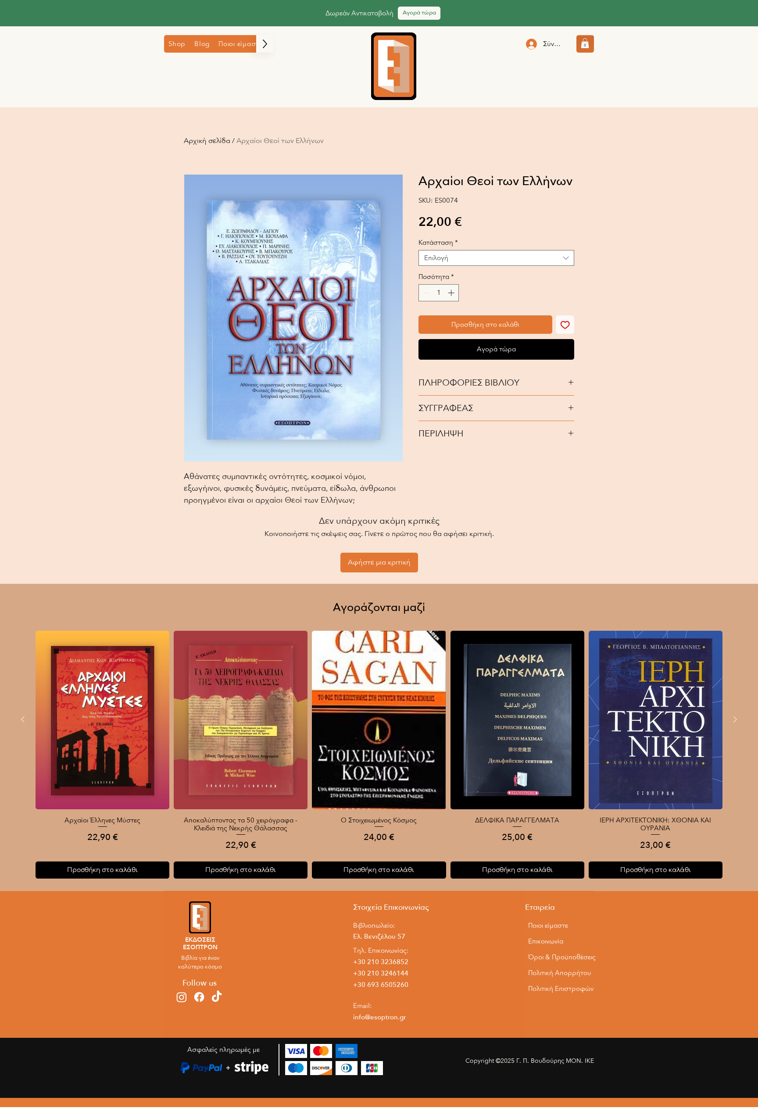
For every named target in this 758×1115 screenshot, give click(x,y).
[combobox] (496, 258)
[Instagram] (181, 997)
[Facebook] (199, 997)
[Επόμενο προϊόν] (735, 719)
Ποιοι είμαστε (548, 925)
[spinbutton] (439, 293)
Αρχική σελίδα (207, 141)
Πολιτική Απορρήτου (559, 972)
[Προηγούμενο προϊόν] (23, 719)
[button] (177, 44)
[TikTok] (216, 997)
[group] (379, 754)
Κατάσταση (438, 243)
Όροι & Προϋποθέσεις (560, 957)
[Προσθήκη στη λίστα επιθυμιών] (565, 324)
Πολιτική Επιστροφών (560, 988)
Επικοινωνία (545, 941)
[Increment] (452, 293)
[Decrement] (426, 293)
